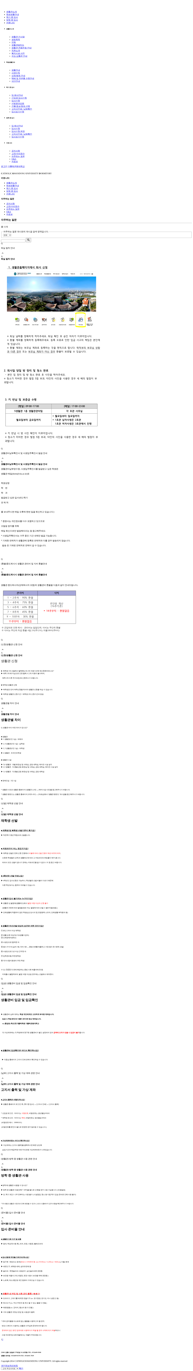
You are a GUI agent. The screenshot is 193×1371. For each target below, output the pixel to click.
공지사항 (16, 151)
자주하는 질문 (18, 156)
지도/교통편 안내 (19, 56)
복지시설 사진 (18, 53)
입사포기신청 (18, 112)
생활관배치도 (18, 45)
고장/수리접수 (18, 154)
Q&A (14, 159)
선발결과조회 (18, 103)
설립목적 (16, 39)
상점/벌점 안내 (18, 76)
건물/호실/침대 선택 (21, 106)
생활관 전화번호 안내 (22, 48)
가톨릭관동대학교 (16, 166)
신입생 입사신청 (19, 98)
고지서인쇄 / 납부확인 (22, 109)
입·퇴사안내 (17, 95)
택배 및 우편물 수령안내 (23, 78)
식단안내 (16, 81)
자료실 (15, 161)
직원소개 (16, 50)
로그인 (4, 166)
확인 (21, 1368)
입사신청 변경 (18, 131)
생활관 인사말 (18, 37)
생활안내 (16, 70)
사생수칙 (16, 73)
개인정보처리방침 (9, 1366)
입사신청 (16, 101)
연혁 (14, 42)
